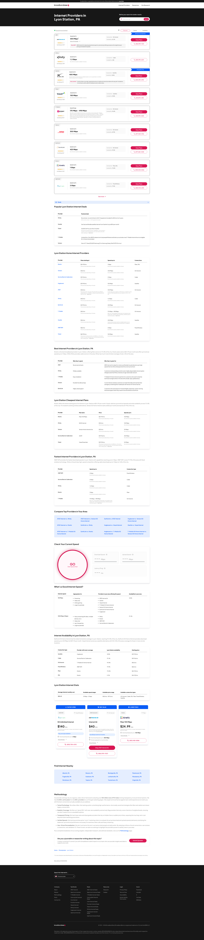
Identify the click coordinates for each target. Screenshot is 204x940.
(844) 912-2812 (140, 98)
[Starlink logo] (60, 75)
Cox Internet (74, 900)
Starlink (60, 320)
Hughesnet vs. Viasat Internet (113, 525)
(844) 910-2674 (140, 59)
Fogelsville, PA (66, 776)
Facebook (139, 889)
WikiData (138, 900)
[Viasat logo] (61, 93)
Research (106, 889)
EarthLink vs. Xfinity (87, 525)
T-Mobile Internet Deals (93, 895)
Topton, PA (89, 780)
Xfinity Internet (75, 907)
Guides (105, 892)
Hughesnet (61, 283)
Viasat (59, 334)
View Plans (139, 40)
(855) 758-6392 (139, 188)
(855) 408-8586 (139, 170)
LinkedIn (138, 892)
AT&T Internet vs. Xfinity (64, 519)
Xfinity (59, 298)
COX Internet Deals (92, 901)
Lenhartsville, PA (113, 776)
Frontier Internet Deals (93, 904)
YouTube (138, 897)
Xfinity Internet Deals (92, 909)
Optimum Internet (75, 912)
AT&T (59, 289)
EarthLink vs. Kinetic (87, 531)
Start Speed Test (73, 564)
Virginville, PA (136, 780)
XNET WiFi (60, 327)
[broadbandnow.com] (61, 5)
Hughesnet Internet (76, 910)
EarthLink (60, 305)
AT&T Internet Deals (92, 889)
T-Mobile (60, 311)
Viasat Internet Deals (92, 906)
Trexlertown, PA (113, 780)
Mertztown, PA (66, 780)
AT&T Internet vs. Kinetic (64, 525)
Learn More (121, 1)
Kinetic (60, 264)
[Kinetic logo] (61, 166)
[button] (124, 5)
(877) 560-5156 (140, 134)
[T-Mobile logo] (61, 111)
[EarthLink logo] (61, 147)
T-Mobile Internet (75, 895)
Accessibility (123, 895)
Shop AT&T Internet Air (102, 748)
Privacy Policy (123, 889)
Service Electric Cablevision (65, 277)
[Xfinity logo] (61, 57)
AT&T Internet (74, 889)
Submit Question (138, 840)
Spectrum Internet (76, 892)
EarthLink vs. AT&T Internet (112, 519)
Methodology (124, 831)
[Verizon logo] (61, 132)
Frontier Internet (75, 902)
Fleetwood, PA (136, 773)
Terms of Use (123, 892)
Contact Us (57, 900)
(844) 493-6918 (139, 79)
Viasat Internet (75, 905)
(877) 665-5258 (139, 152)
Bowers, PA (89, 773)
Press (55, 897)
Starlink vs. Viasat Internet (135, 525)
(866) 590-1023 (140, 43)
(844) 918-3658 (140, 116)
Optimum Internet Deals (93, 916)
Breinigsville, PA (113, 773)
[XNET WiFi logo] (61, 186)
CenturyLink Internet (76, 897)
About (56, 889)
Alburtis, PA (65, 773)
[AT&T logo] (61, 39)
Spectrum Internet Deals (93, 892)
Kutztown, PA (90, 776)
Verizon (60, 270)
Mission (56, 892)
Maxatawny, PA (137, 776)
